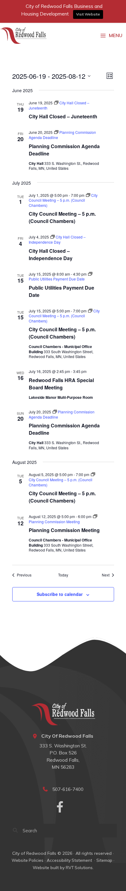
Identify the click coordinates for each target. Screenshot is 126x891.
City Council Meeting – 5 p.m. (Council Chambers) (62, 217)
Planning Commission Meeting (64, 530)
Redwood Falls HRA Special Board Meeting (61, 384)
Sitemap (104, 860)
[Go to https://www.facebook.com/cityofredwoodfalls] (60, 807)
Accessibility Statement (70, 860)
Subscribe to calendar (60, 594)
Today (63, 575)
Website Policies (27, 860)
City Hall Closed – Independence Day (50, 254)
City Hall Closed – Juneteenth (63, 116)
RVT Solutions (79, 867)
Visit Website (88, 14)
